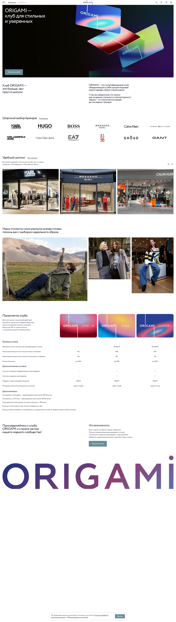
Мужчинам (22, 2)
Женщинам (12, 2)
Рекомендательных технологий (78, 617)
